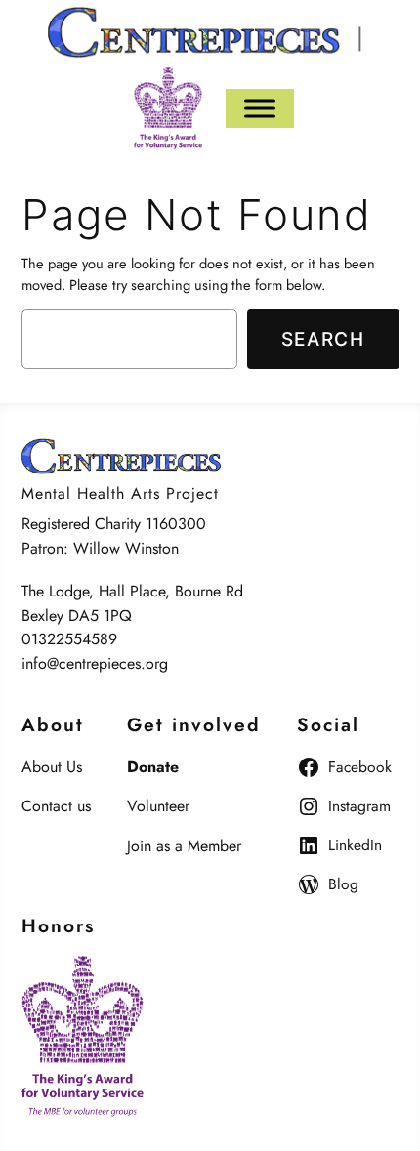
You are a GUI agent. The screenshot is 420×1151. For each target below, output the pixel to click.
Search (323, 338)
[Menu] (259, 108)
